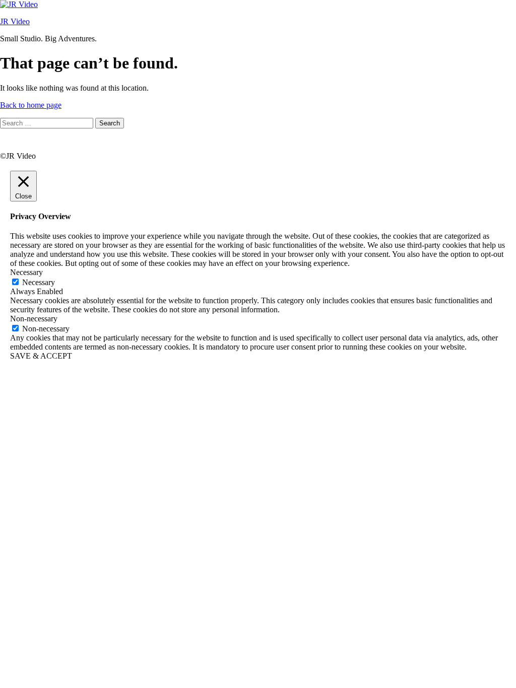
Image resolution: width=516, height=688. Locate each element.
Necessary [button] (26, 272)
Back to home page (30, 105)
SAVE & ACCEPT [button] (41, 356)
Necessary (38, 282)
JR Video (15, 21)
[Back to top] (12, 147)
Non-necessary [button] (33, 318)
